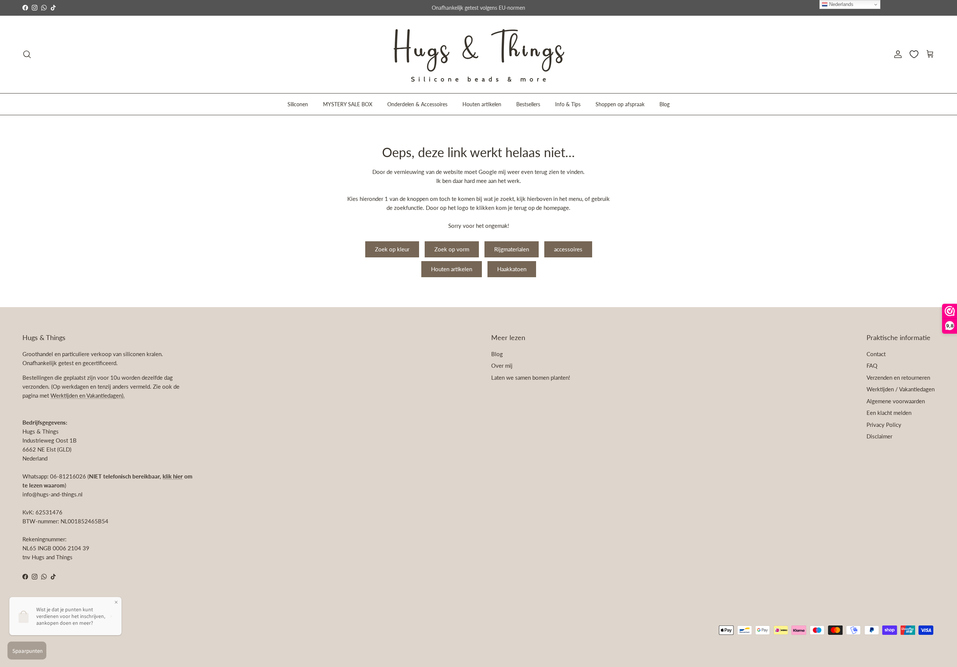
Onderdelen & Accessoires (417, 104)
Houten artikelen (481, 104)
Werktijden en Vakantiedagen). (87, 395)
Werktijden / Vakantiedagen (901, 389)
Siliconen (297, 104)
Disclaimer (879, 436)
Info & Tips (568, 104)
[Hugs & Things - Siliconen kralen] (478, 54)
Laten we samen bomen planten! (530, 377)
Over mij (502, 365)
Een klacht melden (889, 412)
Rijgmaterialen (511, 249)
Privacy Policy (884, 424)
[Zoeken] (26, 54)
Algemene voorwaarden (896, 401)
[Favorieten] (914, 54)
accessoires (568, 249)
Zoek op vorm (451, 249)
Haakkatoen (511, 269)
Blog (664, 104)
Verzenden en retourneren (898, 377)
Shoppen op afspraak (620, 104)
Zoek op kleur (392, 249)
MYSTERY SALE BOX (347, 104)
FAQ (872, 365)
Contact (876, 354)
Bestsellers (528, 104)
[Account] (896, 54)
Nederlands (840, 4)
